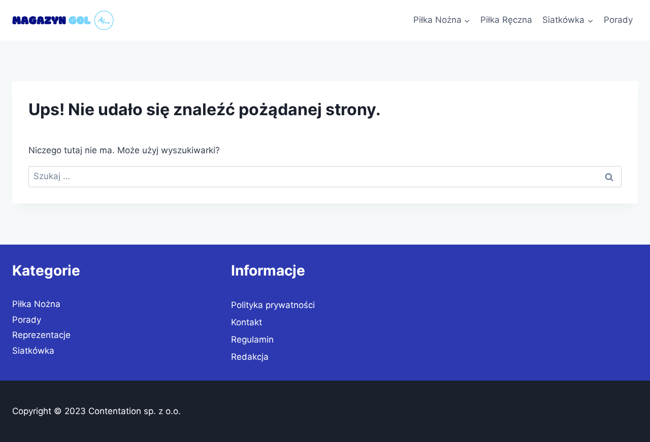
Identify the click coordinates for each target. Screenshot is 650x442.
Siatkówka (33, 351)
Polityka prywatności (273, 305)
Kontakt (246, 322)
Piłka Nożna (36, 304)
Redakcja (250, 357)
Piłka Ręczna (506, 20)
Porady (618, 20)
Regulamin (252, 339)
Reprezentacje (41, 335)
